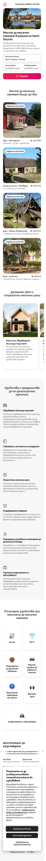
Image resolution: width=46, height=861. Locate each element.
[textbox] (12, 68)
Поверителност (17, 852)
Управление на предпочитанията (22, 843)
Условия (30, 852)
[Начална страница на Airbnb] (5, 4)
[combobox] (22, 59)
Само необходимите (22, 835)
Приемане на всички (22, 829)
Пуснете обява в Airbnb (27, 4)
